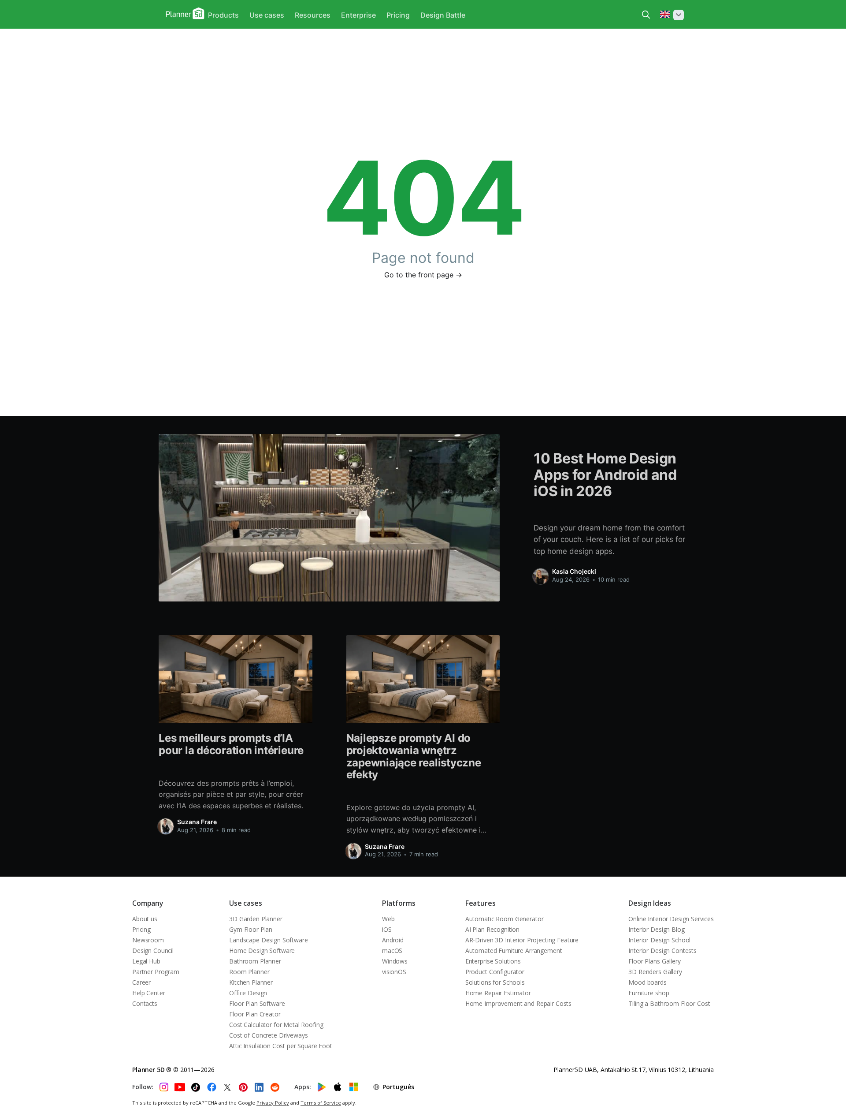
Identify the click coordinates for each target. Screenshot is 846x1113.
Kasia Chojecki (574, 571)
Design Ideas (649, 903)
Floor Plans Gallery (654, 961)
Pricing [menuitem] (398, 15)
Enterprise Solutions (493, 961)
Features (480, 903)
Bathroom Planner (255, 961)
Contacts (144, 1003)
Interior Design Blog (656, 929)
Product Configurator (494, 971)
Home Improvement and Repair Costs (518, 1003)
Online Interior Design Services (671, 919)
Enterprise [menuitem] (358, 15)
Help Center (148, 993)
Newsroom (148, 940)
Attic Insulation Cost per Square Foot (280, 1046)
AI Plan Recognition (492, 929)
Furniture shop (648, 993)
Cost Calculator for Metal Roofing (276, 1024)
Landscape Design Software (268, 940)
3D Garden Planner (255, 919)
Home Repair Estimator (498, 993)
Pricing (141, 929)
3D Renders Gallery (655, 971)
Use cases (245, 903)
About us (144, 919)
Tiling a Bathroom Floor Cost (669, 1003)
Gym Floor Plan (250, 929)
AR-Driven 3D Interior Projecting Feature (522, 940)
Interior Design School (659, 940)
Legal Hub (146, 961)
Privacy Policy (272, 1102)
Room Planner (249, 971)
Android (393, 940)
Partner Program (155, 971)
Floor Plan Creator (254, 1014)
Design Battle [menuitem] (442, 15)
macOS (392, 950)
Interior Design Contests (662, 950)
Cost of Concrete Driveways (268, 1035)
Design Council (153, 950)
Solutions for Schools (495, 982)
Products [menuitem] (223, 15)
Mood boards (647, 982)
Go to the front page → (423, 274)
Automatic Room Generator (504, 919)
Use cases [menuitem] (266, 15)
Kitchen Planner (251, 982)
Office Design (248, 993)
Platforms (399, 903)
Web (388, 919)
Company (147, 903)
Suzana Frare (197, 821)
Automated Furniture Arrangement (513, 950)
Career (141, 982)
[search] (646, 14)
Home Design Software (262, 950)
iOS (387, 929)
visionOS (394, 971)
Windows (395, 961)
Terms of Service (321, 1102)
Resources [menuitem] (312, 15)
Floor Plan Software (257, 1003)
